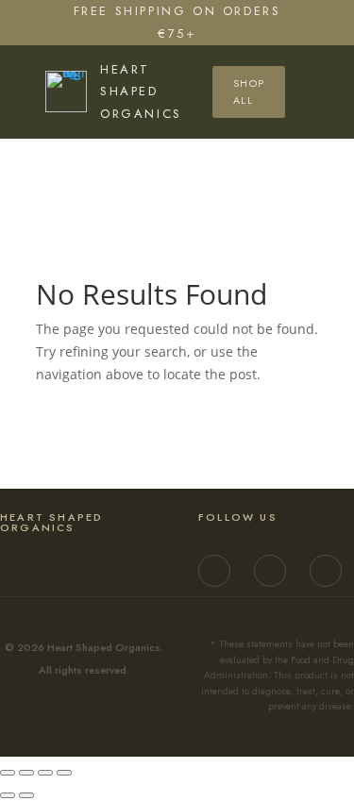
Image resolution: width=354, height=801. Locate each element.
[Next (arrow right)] (26, 795)
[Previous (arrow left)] (7, 795)
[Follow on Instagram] (214, 571)
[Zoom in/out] (7, 773)
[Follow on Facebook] (270, 571)
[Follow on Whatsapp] (326, 571)
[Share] (45, 773)
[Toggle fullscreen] (26, 773)
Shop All (248, 91)
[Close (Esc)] (64, 773)
